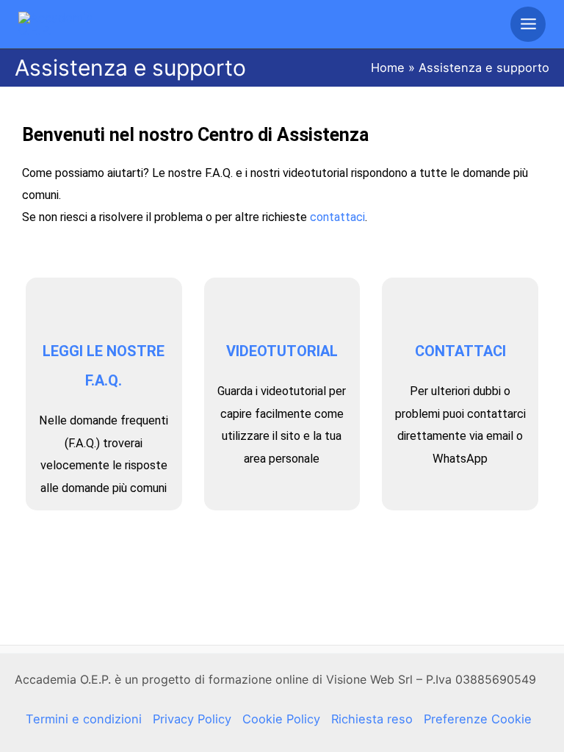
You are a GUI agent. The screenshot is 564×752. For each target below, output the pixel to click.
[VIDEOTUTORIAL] (282, 307)
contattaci (337, 217)
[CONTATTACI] (460, 307)
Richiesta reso (372, 719)
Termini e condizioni (84, 719)
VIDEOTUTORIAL (282, 351)
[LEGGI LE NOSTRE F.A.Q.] (103, 307)
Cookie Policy (281, 719)
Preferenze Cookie (478, 719)
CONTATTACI (460, 351)
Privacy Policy (192, 719)
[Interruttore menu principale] (528, 24)
